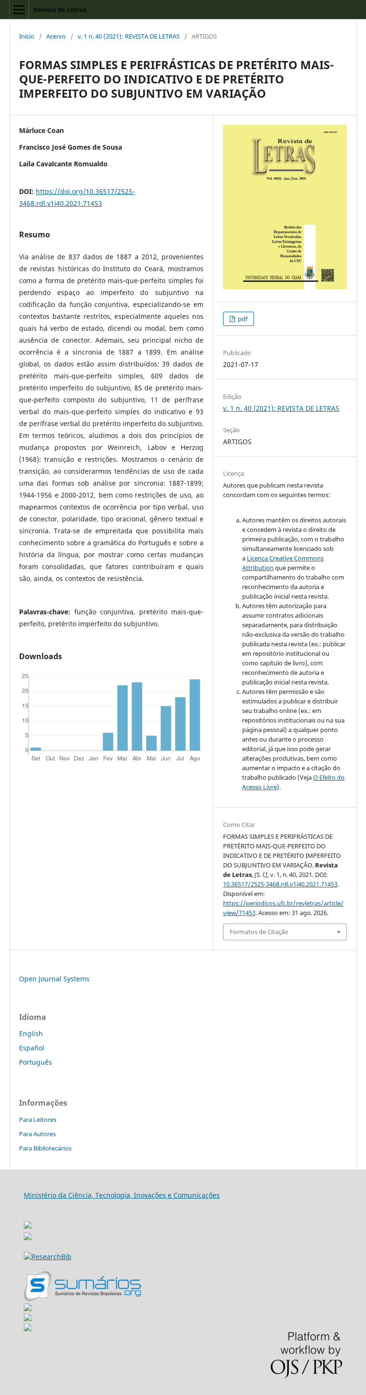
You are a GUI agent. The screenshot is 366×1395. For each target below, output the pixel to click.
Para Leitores (37, 1119)
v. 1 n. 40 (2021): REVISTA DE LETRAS (129, 36)
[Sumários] (82, 1298)
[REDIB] (27, 1237)
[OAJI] (27, 1308)
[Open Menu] (19, 9)
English (31, 1033)
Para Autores (37, 1134)
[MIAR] (27, 1222)
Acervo (56, 36)
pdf (241, 319)
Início (26, 36)
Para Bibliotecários (45, 1148)
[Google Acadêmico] (27, 1318)
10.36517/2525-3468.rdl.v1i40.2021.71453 (280, 884)
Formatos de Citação (259, 931)
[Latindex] (27, 1328)
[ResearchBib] (47, 1256)
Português (35, 1062)
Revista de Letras (59, 9)
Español (31, 1047)
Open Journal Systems (54, 978)
